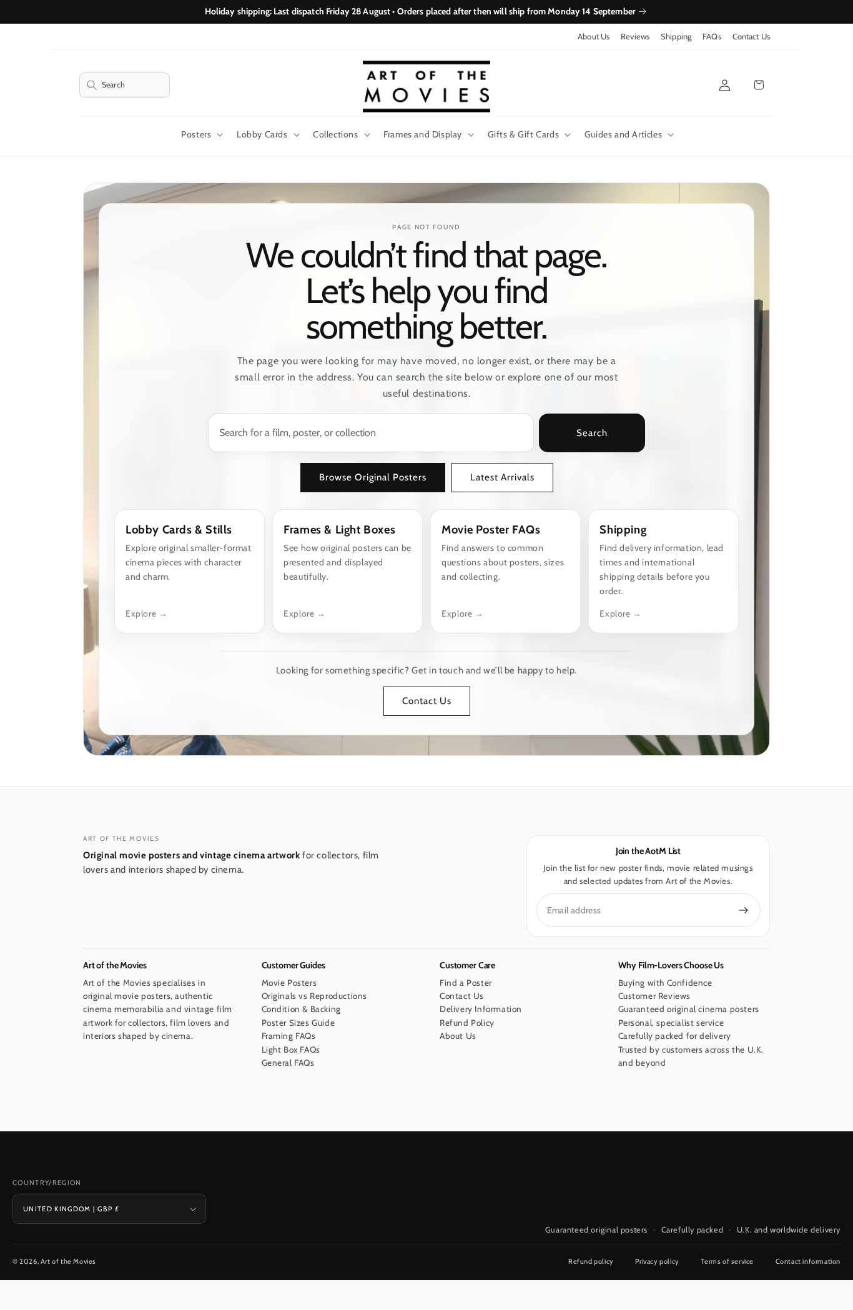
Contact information (808, 1261)
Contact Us (751, 36)
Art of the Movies (68, 1261)
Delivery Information (481, 1010)
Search (592, 433)
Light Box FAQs (291, 1049)
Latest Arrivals (502, 477)
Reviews (635, 36)
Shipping (676, 36)
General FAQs (288, 1063)
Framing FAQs (289, 1036)
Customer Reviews (654, 996)
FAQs (712, 36)
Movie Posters (289, 983)
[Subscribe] (743, 910)
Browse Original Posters (372, 477)
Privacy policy (657, 1261)
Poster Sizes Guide (298, 1023)
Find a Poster (466, 983)
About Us (593, 36)
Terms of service (727, 1261)
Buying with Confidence (665, 983)
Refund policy (591, 1261)
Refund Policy (467, 1023)
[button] (124, 85)
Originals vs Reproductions (315, 996)
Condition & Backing (301, 1010)
